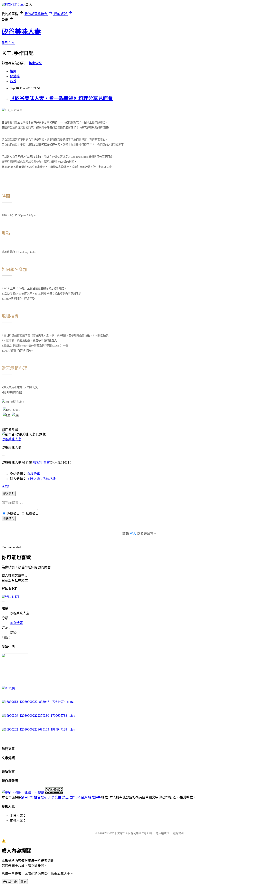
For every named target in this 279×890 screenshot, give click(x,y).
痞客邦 (37, 462)
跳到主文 (8, 43)
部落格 (15, 76)
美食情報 (35, 63)
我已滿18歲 (10, 881)
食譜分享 (33, 474)
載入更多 (8, 493)
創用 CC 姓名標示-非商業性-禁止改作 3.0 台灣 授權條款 (61, 797)
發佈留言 (8, 518)
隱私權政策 (162, 833)
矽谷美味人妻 (21, 31)
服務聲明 (178, 833)
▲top (5, 486)
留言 (46, 462)
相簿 (13, 71)
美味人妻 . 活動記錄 (41, 478)
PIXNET (109, 833)
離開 (23, 881)
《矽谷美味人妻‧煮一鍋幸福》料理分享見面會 (61, 98)
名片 (13, 81)
